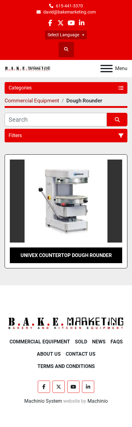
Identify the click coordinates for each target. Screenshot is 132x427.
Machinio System (43, 401)
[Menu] (106, 68)
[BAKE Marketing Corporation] (66, 323)
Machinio (97, 401)
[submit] (117, 119)
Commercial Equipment (40, 342)
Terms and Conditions (66, 366)
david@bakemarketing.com (69, 12)
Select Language (63, 34)
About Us (49, 354)
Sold (81, 342)
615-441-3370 (69, 5)
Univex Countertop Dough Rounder (66, 255)
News (99, 342)
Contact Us (80, 354)
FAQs (117, 342)
